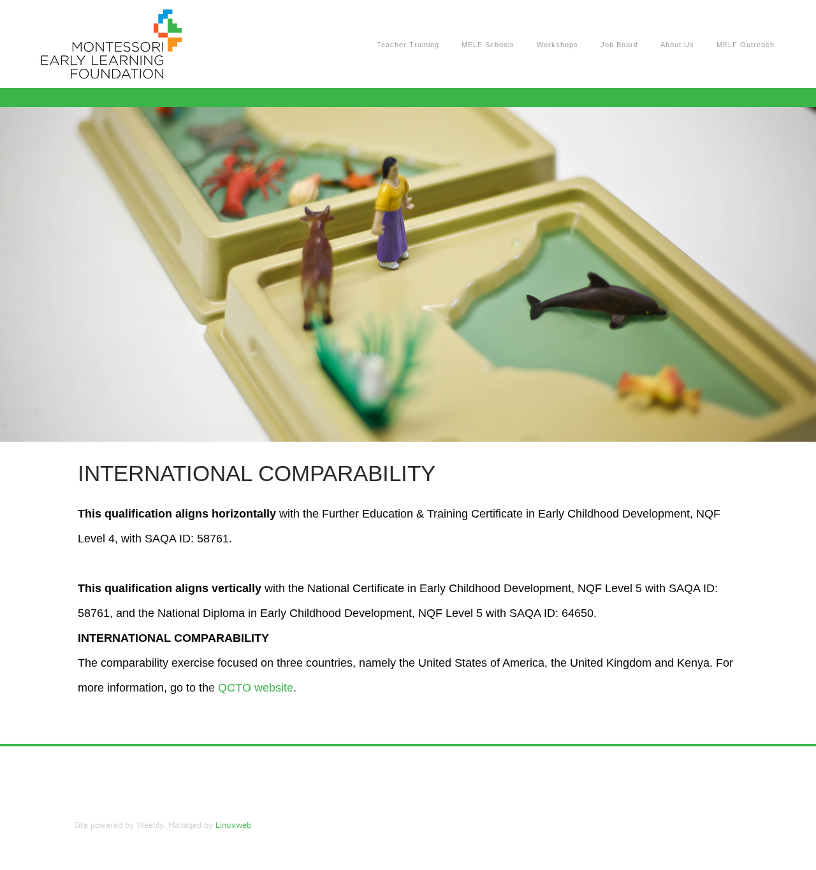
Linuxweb (233, 825)
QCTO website (255, 687)
